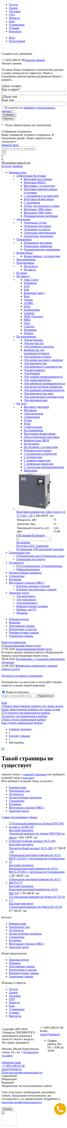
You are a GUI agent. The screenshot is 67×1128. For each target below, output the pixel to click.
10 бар (28, 420)
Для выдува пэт (34, 343)
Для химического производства (44, 396)
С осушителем (33, 457)
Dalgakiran (30, 283)
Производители (19, 619)
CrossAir (29, 326)
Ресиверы (15, 804)
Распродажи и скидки (23, 629)
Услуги (13, 4)
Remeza (28, 333)
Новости (14, 18)
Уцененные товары (21, 636)
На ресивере (31, 443)
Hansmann (30, 329)
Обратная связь (11, 1062)
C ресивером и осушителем (41, 195)
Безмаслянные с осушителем (42, 256)
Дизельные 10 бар (35, 222)
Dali (26, 289)
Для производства (35, 363)
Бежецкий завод (34, 293)
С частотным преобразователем (44, 467)
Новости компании (13, 642)
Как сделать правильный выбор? (22, 722)
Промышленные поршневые (42, 249)
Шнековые (30, 470)
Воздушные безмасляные (40, 433)
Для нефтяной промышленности (44, 383)
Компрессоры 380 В (36, 440)
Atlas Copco (31, 279)
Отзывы (14, 28)
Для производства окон (38, 393)
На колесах (31, 266)
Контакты (15, 31)
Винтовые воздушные (38, 179)
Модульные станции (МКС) (26, 807)
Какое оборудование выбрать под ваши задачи (30, 709)
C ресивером (32, 202)
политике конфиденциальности (21, 1102)
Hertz (27, 306)
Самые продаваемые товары (19, 817)
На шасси (30, 269)
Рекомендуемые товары (24, 632)
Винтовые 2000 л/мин (38, 212)
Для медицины (33, 339)
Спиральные (32, 416)
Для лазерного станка (37, 356)
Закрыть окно (10, 144)
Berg (27, 296)
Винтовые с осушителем (39, 185)
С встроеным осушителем (40, 453)
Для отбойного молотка (39, 346)
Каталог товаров (12, 166)
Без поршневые (33, 430)
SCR (27, 286)
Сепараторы (16, 800)
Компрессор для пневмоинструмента (37, 351)
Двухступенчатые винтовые (42, 437)
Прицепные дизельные (38, 236)
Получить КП (25, 545)
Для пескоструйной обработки (43, 386)
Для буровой (32, 373)
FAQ (12, 14)
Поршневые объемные (38, 246)
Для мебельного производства (43, 366)
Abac (27, 323)
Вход (12, 37)
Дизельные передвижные (40, 232)
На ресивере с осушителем (41, 447)
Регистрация (17, 41)
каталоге (28, 777)
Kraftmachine (32, 309)
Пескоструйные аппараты (25, 797)
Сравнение (42, 545)
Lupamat (29, 313)
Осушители (16, 794)
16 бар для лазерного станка (41, 205)
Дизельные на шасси (37, 229)
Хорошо (7, 1109)
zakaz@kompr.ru (50, 1034)
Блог (12, 21)
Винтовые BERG (35, 182)
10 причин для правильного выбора (24, 716)
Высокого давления (36, 406)
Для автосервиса (34, 370)
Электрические (33, 413)
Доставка (15, 11)
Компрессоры (17, 787)
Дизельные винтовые (37, 226)
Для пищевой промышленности (44, 390)
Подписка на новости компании (21, 675)
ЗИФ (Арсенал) (33, 316)
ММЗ (27, 319)
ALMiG (29, 303)
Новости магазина (17, 692)
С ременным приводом (38, 463)
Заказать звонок (35, 60)
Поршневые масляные (38, 242)
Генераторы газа (19, 790)
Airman (28, 299)
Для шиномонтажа (35, 400)
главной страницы (34, 774)
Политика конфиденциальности (21, 1072)
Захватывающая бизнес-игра (34, 649)
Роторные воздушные (37, 450)
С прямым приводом (37, 460)
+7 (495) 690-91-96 (13, 1065)
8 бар (27, 423)
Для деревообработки (37, 380)
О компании (17, 24)
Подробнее (23, 542)
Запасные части (19, 810)
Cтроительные (33, 427)
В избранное (24, 549)
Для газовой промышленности (43, 376)
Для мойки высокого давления (43, 360)
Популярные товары (22, 625)
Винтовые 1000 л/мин (38, 209)
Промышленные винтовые (41, 216)
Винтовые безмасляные (39, 199)
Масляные (30, 410)
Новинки (15, 622)
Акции (13, 7)
